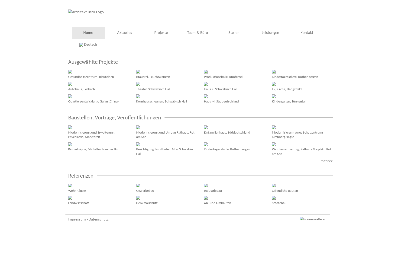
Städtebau (279, 203)
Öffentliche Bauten (285, 191)
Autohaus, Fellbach (81, 89)
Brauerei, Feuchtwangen (153, 77)
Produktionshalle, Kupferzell (223, 77)
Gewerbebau (145, 191)
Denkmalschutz (147, 203)
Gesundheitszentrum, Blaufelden (91, 77)
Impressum (77, 219)
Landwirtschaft (78, 203)
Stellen (234, 33)
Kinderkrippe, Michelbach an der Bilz (93, 149)
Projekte (161, 33)
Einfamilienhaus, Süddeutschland (227, 132)
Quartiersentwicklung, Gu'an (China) (93, 101)
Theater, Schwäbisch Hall (153, 89)
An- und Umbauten (217, 203)
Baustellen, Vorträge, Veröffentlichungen (114, 118)
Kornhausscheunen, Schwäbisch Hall (161, 101)
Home (88, 33)
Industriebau (213, 191)
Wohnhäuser (77, 191)
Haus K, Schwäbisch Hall (220, 89)
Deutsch (90, 45)
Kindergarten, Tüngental (288, 101)
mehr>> (326, 161)
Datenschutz (99, 219)
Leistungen (270, 33)
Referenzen (81, 176)
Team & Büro (197, 33)
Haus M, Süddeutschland (221, 101)
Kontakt (307, 33)
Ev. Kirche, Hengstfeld (287, 89)
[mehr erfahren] (70, 72)
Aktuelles (124, 33)
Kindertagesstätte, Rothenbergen (295, 77)
